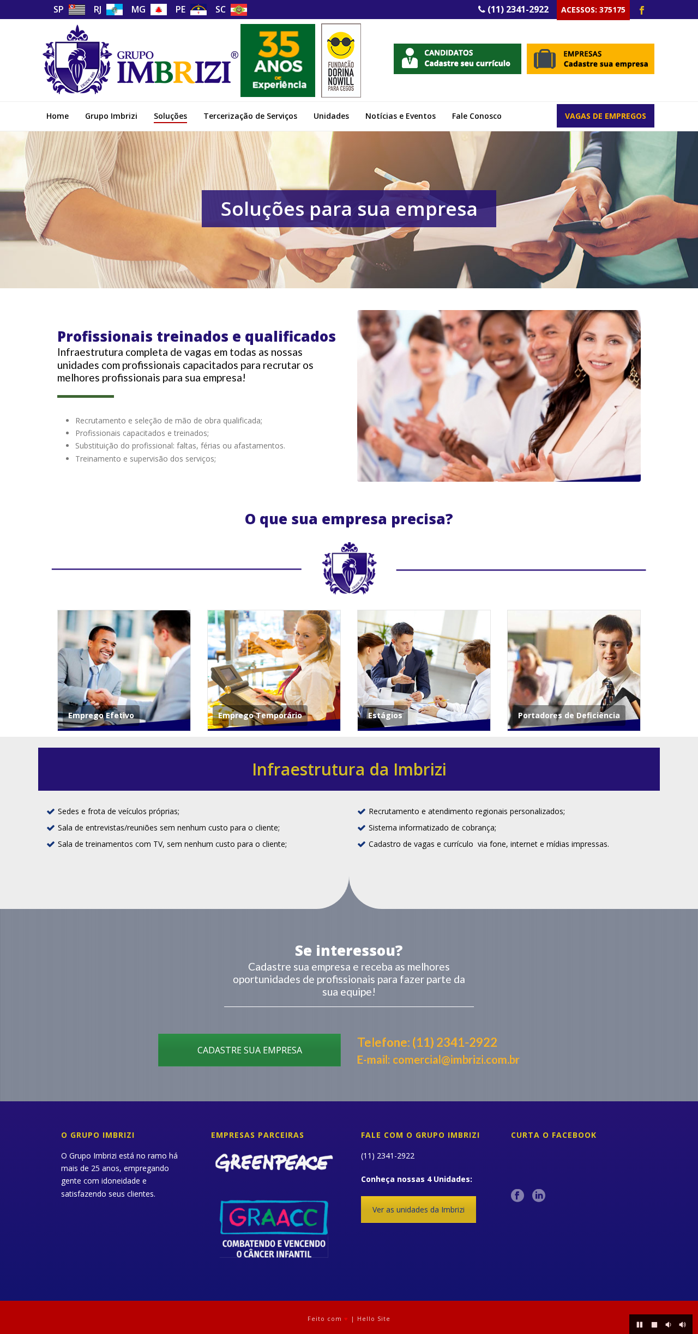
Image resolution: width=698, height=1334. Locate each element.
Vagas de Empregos (605, 116)
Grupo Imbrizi (111, 116)
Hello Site (373, 1318)
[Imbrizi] (201, 60)
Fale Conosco (477, 116)
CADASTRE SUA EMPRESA (249, 1050)
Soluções (170, 116)
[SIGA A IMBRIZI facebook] (517, 1196)
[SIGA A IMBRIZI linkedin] (538, 1196)
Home (57, 116)
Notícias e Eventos (400, 116)
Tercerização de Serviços (250, 116)
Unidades (331, 116)
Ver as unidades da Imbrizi (418, 1209)
